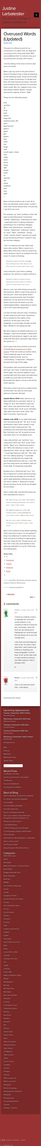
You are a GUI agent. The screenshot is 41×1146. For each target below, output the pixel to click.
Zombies (7, 1105)
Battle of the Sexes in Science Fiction (16, 866)
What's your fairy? (10, 1081)
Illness (6, 949)
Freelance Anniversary (11, 929)
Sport (5, 1038)
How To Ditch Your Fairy (12, 942)
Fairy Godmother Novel (12, 906)
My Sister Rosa (21, 580)
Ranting (6, 1012)
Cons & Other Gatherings (12, 886)
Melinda (17, 678)
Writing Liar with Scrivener (13, 821)
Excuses (6, 902)
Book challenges (9, 876)
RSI (5, 1025)
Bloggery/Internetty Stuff (12, 872)
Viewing (6, 1075)
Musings (6, 985)
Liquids (6, 965)
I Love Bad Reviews (10, 825)
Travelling (7, 1065)
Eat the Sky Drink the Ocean (13, 899)
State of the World (10, 1042)
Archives (7, 751)
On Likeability (8, 802)
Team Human (8, 1048)
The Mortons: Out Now (11, 774)
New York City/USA (10, 995)
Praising (6, 1002)
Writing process (21, 582)
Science (6, 1028)
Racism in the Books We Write (14, 812)
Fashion (6, 916)
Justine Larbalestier (13, 11)
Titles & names (9, 1055)
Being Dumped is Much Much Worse (16, 848)
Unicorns (7, 1068)
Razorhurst (28, 580)
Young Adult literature (11, 1101)
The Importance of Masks (12, 787)
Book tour (7, 879)
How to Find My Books (11, 784)
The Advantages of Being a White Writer (17, 831)
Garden (6, 935)
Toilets (6, 1058)
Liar (5, 962)
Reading (6, 1018)
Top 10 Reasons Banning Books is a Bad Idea (19, 838)
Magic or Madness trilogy (12, 975)
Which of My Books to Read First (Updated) (18, 796)
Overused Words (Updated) (13, 806)
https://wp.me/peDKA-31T (16, 587)
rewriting (9, 53)
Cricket (6, 892)
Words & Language (10, 1088)
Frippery (6, 932)
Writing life (13, 582)
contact (22, 1140)
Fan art (6, 909)
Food (5, 925)
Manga (6, 979)
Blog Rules (7, 754)
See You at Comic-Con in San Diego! (16, 777)
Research (7, 1022)
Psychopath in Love (10, 1005)
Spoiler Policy (8, 761)
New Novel (7, 992)
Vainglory (7, 1071)
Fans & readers (9, 912)
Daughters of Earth (10, 896)
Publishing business (10, 1008)
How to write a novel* (11, 841)
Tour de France (9, 1061)
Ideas (5, 945)
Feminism (7, 919)
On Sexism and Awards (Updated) (15, 799)
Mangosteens (8, 982)
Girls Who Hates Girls (11, 809)
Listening (7, 969)
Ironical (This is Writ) (10, 952)
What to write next (10, 1078)
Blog (5, 747)
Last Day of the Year (10, 959)
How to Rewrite (9, 835)
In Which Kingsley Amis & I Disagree (16, 828)
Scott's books (8, 1032)
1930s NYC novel (9, 856)
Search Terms (8, 1035)
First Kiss (7, 922)
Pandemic (7, 998)
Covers (6, 889)
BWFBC (6, 882)
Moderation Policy (10, 757)
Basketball (7, 863)
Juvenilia (7, 955)
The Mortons (8, 780)
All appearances (9, 742)
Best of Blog (12, 580)
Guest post (7, 939)
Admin (6, 859)
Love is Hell (7, 972)
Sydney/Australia (9, 1045)
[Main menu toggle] (36, 15)
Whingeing (7, 1085)
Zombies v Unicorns (10, 1108)
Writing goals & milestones (13, 1091)
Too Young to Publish (11, 845)
